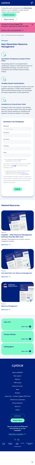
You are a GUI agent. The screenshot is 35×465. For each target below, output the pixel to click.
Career (17, 410)
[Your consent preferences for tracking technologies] (32, 462)
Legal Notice (17, 444)
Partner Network (17, 403)
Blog (17, 389)
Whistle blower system (29, 444)
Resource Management (9, 306)
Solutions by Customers (17, 399)
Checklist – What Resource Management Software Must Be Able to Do (16, 236)
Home (2, 35)
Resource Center (17, 386)
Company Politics (10, 444)
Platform (17, 379)
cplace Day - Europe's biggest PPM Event (17, 396)
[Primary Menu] (32, 3)
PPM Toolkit (17, 382)
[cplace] (5, 3)
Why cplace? (17, 376)
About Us (17, 406)
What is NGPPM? (17, 372)
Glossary (17, 393)
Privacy (22, 443)
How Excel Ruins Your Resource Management (16, 273)
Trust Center (3, 444)
